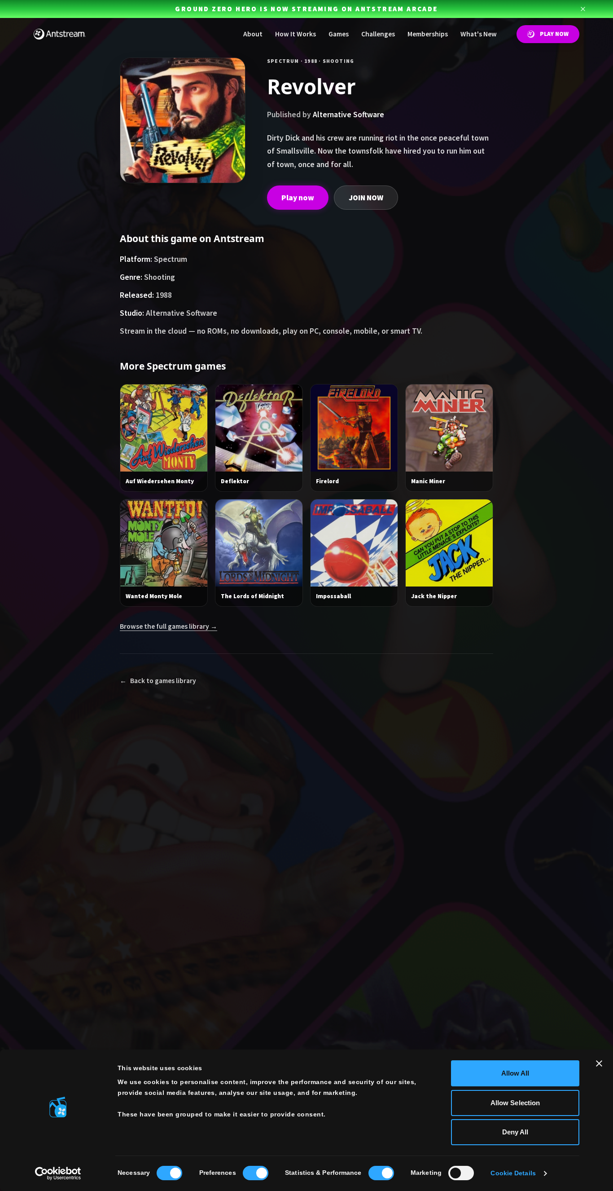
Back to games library (158, 680)
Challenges (378, 34)
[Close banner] (599, 1063)
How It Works (295, 34)
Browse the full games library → (168, 626)
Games (338, 34)
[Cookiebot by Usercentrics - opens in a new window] (58, 1173)
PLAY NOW (554, 34)
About (253, 34)
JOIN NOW (366, 198)
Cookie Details (512, 1173)
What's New (478, 34)
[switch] (255, 1173)
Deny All (515, 1132)
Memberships (427, 34)
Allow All (515, 1073)
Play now (297, 198)
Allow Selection (515, 1103)
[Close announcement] (583, 9)
